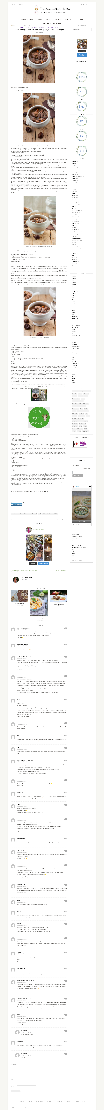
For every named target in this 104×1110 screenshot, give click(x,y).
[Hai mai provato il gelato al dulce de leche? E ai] (30, 539)
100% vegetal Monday (34, 404)
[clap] (74, 524)
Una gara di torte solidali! (61, 570)
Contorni (74, 178)
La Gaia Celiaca (21, 676)
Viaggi (73, 263)
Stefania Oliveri (16, 519)
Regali (73, 236)
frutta (81, 401)
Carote (79, 393)
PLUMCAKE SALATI (76, 221)
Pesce (73, 214)
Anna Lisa (19, 804)
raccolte (74, 416)
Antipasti (74, 161)
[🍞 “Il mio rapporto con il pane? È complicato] (48, 556)
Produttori (74, 229)
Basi (73, 165)
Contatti (48, 19)
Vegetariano (54, 513)
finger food (75, 401)
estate (73, 187)
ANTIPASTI (88, 391)
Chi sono (39, 19)
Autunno (22, 27)
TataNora (19, 952)
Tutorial (73, 257)
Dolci (73, 182)
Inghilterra (85, 403)
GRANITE (74, 193)
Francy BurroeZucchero (24, 998)
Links (73, 549)
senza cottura (75, 421)
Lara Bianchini (21, 968)
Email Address (76, 470)
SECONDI (74, 418)
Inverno (27, 27)
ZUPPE (56, 27)
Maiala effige (75, 202)
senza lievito (82, 423)
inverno (13, 513)
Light (73, 199)
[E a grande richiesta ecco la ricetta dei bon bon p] (30, 547)
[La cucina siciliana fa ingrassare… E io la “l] (39, 539)
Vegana (74, 431)
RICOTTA (88, 416)
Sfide (40, 513)
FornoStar (77, 486)
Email (12, 1083)
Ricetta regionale (76, 238)
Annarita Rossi (21, 838)
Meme (81, 408)
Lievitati (73, 197)
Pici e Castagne (63, 387)
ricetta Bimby (81, 416)
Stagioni (74, 253)
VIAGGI (81, 19)
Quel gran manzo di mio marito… (58, 605)
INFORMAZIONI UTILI (76, 403)
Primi (39, 27)
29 (65, 519)
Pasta (73, 208)
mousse (86, 408)
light (79, 406)
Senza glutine (27, 513)
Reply (66, 628)
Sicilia (85, 426)
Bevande (74, 167)
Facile (83, 398)
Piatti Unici (19, 513)
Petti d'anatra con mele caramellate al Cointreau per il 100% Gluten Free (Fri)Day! (24, 571)
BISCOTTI (74, 170)
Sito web (12, 1086)
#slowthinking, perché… (77, 560)
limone (83, 406)
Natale (73, 411)
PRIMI (86, 413)
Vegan (52, 27)
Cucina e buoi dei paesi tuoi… (39, 618)
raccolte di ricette (76, 231)
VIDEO (73, 556)
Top (92, 1107)
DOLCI (86, 396)
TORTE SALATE (80, 428)
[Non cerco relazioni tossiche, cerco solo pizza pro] (39, 556)
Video (73, 266)
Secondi (74, 246)
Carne (73, 172)
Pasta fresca (34, 27)
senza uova (34, 513)
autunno (74, 393)
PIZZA (73, 219)
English (73, 185)
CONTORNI (81, 396)
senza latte (75, 423)
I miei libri (58, 19)
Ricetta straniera (75, 240)
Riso (73, 242)
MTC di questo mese (30, 387)
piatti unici (74, 217)
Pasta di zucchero (76, 210)
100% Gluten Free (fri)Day (78, 391)
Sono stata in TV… (76, 558)
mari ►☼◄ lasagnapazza (24, 628)
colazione (74, 174)
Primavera (74, 223)
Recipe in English (45, 27)
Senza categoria (75, 249)
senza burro (81, 418)
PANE (73, 206)
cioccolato (86, 393)
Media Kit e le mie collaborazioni (52, 23)
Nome (12, 1079)
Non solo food (80, 411)
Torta (73, 255)
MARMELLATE (75, 204)
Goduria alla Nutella (20, 603)
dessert (74, 180)
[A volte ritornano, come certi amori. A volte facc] (39, 547)
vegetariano (74, 261)
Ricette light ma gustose (77, 536)
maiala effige (75, 408)
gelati (73, 191)
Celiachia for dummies (27, 19)
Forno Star (24, 1030)
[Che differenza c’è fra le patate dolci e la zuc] (30, 556)
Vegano (48, 513)
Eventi (73, 189)
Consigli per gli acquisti (77, 176)
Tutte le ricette (69, 19)
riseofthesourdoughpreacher (26, 980)
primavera (81, 413)
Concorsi (74, 396)
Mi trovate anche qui (76, 545)
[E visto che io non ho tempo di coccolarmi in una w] (48, 539)
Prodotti (74, 227)
